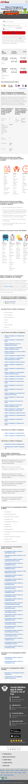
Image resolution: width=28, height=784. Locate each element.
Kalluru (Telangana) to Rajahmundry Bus (15, 435)
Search (14, 33)
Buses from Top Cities (9, 757)
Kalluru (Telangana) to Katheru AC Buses (15, 376)
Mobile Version (23, 770)
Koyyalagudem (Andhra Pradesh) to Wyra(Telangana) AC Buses (14, 631)
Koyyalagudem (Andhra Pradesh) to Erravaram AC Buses (14, 646)
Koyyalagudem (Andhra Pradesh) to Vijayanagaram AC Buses (14, 642)
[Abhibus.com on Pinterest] (20, 749)
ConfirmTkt (11, 781)
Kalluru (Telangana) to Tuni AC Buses (14, 378)
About (12, 770)
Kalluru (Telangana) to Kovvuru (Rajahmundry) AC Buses (13, 344)
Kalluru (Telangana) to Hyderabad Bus (14, 433)
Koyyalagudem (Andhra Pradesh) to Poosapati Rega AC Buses (14, 635)
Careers (3, 772)
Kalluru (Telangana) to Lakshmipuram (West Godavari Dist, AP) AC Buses (14, 409)
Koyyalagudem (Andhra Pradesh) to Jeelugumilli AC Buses (14, 564)
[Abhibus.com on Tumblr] (17, 749)
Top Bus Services (7, 762)
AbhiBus (2, 781)
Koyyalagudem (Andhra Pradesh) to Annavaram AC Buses (14, 587)
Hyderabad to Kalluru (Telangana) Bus (14, 444)
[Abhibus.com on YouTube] (13, 749)
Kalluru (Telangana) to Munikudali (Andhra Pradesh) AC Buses (13, 348)
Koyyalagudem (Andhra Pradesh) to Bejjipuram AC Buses (14, 615)
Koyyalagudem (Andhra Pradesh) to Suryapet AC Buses (14, 627)
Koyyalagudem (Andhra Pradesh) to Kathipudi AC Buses (14, 599)
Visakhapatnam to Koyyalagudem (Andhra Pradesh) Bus (13, 677)
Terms (15, 772)
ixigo (6, 781)
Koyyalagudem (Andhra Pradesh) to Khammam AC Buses (14, 619)
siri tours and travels (10, 301)
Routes (8, 770)
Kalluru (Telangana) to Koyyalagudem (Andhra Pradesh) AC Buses (14, 373)
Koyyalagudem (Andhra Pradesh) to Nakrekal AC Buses (14, 583)
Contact (17, 770)
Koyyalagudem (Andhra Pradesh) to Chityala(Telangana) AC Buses (14, 603)
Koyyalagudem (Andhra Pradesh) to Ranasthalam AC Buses (14, 611)
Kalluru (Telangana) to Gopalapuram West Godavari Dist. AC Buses (14, 358)
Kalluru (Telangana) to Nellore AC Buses (15, 412)
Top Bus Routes (7, 754)
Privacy (20, 772)
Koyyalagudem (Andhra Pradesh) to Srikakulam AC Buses (14, 568)
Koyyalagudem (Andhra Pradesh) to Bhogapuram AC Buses (14, 579)
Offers (7, 772)
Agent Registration (8, 775)
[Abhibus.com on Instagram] (15, 749)
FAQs (11, 772)
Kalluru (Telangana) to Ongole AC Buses (15, 355)
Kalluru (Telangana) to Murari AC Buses (15, 362)
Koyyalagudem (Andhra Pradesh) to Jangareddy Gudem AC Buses (14, 560)
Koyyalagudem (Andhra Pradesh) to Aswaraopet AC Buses (14, 623)
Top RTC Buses (7, 759)
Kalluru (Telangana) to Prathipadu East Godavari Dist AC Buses (15, 393)
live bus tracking (8, 286)
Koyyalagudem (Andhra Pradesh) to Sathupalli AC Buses (14, 591)
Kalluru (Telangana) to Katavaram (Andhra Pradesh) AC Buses (13, 405)
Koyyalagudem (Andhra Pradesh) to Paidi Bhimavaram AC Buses (15, 571)
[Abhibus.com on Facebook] (8, 749)
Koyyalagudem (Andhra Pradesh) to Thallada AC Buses (14, 639)
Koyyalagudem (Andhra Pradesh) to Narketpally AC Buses (14, 595)
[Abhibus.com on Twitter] (11, 749)
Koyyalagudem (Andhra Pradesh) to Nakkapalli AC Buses (14, 575)
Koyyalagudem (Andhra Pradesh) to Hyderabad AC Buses (14, 552)
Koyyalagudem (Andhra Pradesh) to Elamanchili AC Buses (14, 607)
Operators (2, 770)
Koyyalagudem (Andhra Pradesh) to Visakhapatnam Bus (14, 662)
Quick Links (6, 765)
